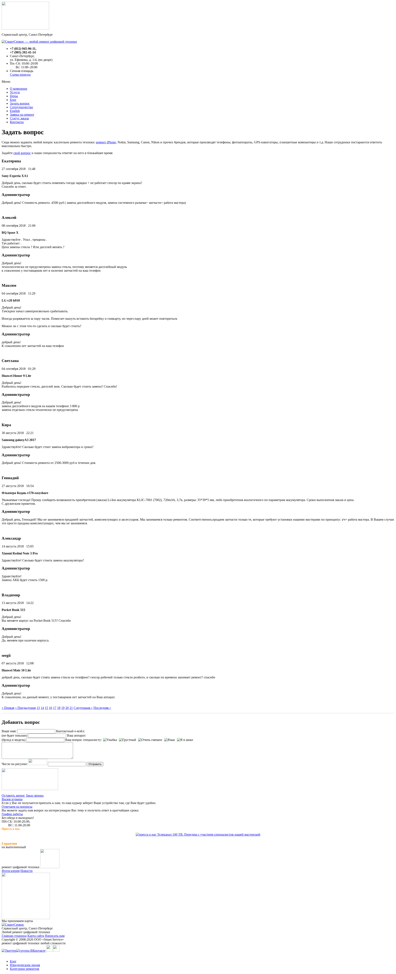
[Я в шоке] (185, 740)
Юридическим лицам (25, 965)
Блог (13, 99)
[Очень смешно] (150, 740)
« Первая (8, 708)
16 (50, 708)
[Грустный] (127, 740)
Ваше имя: (9, 731)
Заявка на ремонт (22, 114)
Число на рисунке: (15, 764)
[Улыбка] (110, 740)
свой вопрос (22, 153)
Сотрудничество (21, 107)
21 (71, 708)
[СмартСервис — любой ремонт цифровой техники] (39, 41)
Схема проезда (20, 74)
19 (63, 708)
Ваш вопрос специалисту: (83, 740)
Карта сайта (35, 935)
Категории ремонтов (24, 968)
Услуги (15, 92)
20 (67, 708)
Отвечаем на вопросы (17, 806)
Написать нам (55, 935)
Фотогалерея (11, 871)
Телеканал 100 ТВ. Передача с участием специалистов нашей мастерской (208, 834)
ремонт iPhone (106, 142)
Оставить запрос (13, 795)
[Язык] (169, 740)
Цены (14, 96)
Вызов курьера (12, 799)
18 (58, 708)
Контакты (17, 122)
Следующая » (83, 708)
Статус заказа (19, 118)
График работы (12, 814)
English (15, 111)
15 (46, 708)
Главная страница (14, 935)
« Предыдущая (25, 708)
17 (54, 708)
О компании (18, 88)
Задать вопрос (20, 103)
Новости (26, 871)
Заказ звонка (35, 795)
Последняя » (102, 708)
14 (42, 708)
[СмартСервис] (13, 924)
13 (38, 708)
